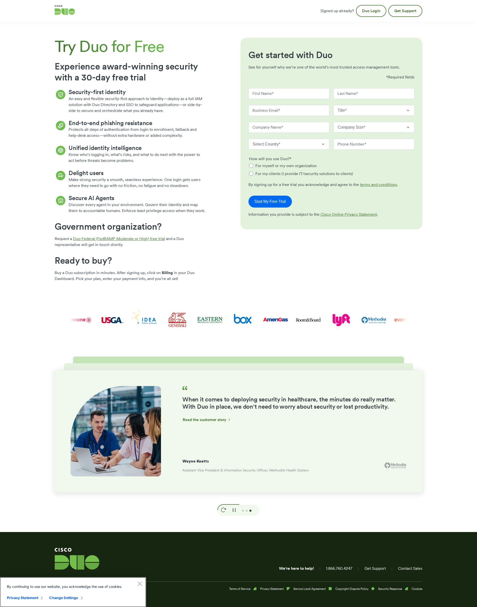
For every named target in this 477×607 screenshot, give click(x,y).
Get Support (375, 568)
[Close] (139, 583)
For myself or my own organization (286, 165)
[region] (73, 592)
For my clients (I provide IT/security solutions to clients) (304, 173)
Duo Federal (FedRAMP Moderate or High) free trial (119, 238)
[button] (223, 510)
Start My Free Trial (270, 201)
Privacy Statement (22, 598)
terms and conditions (378, 184)
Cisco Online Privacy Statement (348, 214)
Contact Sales (410, 568)
